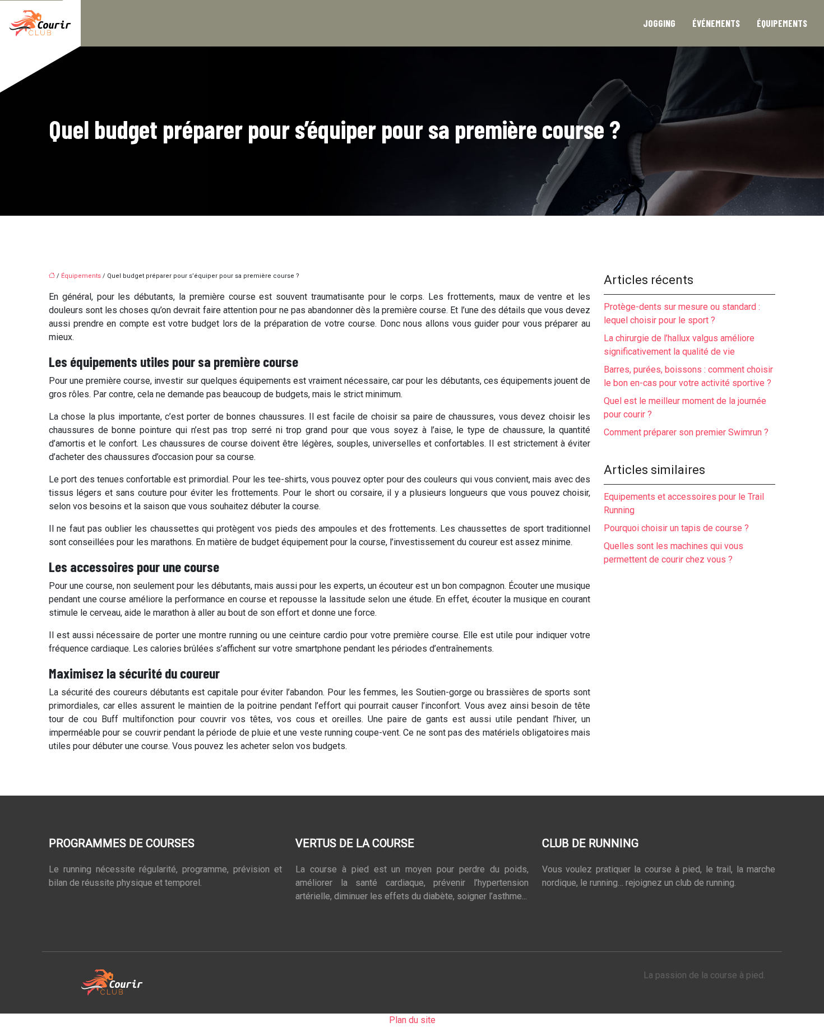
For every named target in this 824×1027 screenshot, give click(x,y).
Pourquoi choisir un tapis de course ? (676, 528)
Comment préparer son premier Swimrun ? (686, 432)
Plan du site (412, 1020)
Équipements (782, 23)
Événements (716, 23)
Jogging (659, 23)
